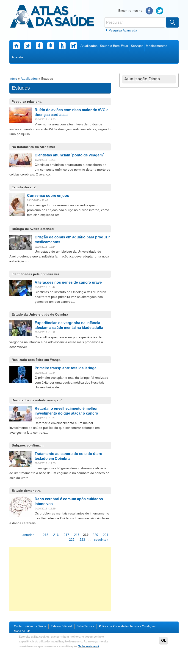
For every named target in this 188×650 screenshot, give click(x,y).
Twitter (160, 11)
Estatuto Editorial (61, 626)
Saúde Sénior (62, 45)
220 (95, 535)
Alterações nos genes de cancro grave (68, 282)
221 (105, 535)
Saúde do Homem (50, 45)
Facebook (149, 11)
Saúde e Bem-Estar (114, 46)
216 (56, 535)
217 (66, 535)
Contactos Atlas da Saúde (30, 626)
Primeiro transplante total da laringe (66, 368)
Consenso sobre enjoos (48, 196)
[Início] (52, 17)
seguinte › (101, 539)
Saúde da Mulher (39, 45)
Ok (163, 640)
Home (16, 45)
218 (77, 535)
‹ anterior (27, 535)
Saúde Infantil (27, 45)
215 (45, 535)
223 (82, 539)
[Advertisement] (60, 579)
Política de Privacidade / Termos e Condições (127, 626)
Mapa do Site (22, 631)
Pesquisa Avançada (123, 30)
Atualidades (88, 46)
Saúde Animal (73, 45)
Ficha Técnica (85, 626)
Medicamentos (156, 46)
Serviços (137, 46)
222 (72, 539)
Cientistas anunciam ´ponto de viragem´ (69, 155)
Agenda (17, 57)
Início (13, 78)
